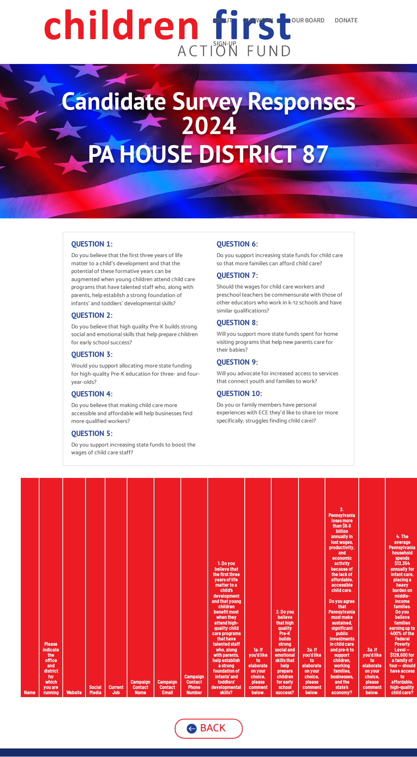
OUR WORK (258, 21)
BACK (213, 728)
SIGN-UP (224, 44)
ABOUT (223, 21)
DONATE (346, 21)
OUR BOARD (308, 21)
